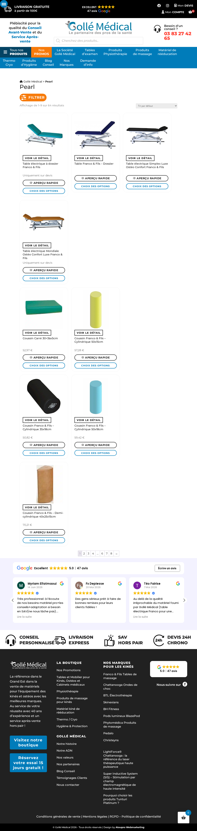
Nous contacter (68, 785)
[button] (98, 9)
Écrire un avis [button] (167, 568)
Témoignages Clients (72, 778)
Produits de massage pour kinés (72, 700)
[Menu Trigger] (4, 4)
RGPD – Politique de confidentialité (135, 816)
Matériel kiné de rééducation (68, 710)
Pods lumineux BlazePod (121, 716)
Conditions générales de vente (58, 816)
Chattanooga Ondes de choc (120, 686)
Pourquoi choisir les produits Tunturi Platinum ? (117, 799)
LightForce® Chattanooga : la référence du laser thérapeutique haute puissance (118, 759)
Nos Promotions (69, 670)
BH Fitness (111, 709)
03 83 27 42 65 (177, 36)
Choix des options (44, 190)
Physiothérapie (67, 691)
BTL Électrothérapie (117, 695)
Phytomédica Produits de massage (119, 724)
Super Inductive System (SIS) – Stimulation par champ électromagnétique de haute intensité (120, 781)
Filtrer (36, 97)
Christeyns (111, 740)
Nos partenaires (68, 764)
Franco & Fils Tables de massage (120, 676)
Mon (185, 5)
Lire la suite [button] (24, 617)
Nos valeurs (65, 757)
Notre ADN (64, 750)
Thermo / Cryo (67, 719)
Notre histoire (67, 744)
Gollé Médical (32, 81)
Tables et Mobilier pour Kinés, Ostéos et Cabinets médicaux (73, 680)
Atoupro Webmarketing (130, 827)
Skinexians (111, 702)
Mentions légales (95, 816)
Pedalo (108, 733)
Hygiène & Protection (72, 726)
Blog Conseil (66, 771)
